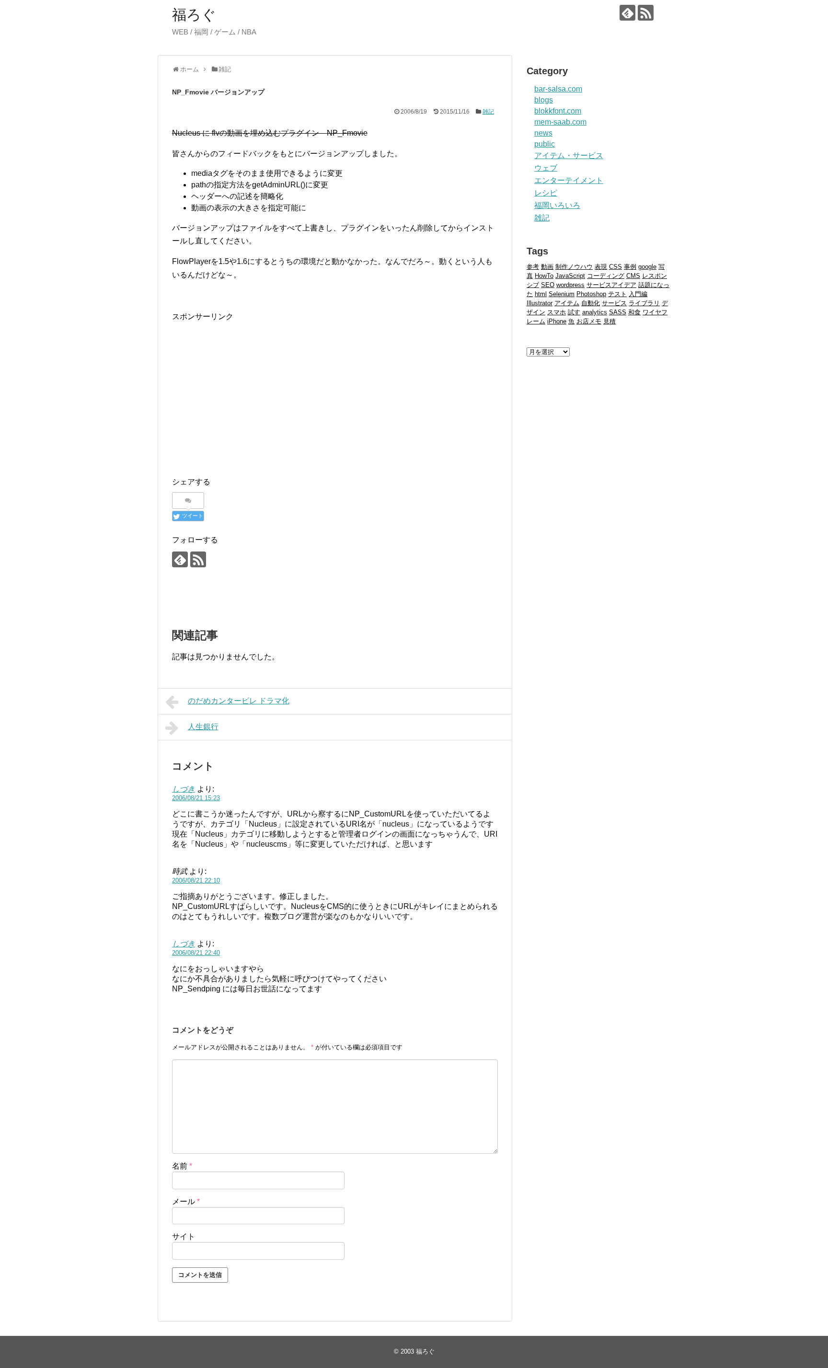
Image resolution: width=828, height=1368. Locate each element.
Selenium (562, 294)
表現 (601, 266)
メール (186, 1201)
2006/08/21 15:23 (196, 798)
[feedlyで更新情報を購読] (627, 13)
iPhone (556, 321)
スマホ (556, 312)
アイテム (566, 303)
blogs (543, 100)
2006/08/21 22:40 (196, 952)
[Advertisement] (252, 390)
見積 (609, 321)
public (544, 144)
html (541, 294)
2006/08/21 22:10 (196, 880)
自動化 (590, 303)
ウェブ (545, 168)
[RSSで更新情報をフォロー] (646, 13)
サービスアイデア (611, 284)
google (647, 266)
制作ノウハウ (574, 266)
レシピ (545, 193)
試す (574, 312)
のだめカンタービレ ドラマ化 (238, 701)
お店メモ (588, 321)
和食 (634, 312)
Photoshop (591, 294)
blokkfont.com (557, 111)
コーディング (605, 275)
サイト (183, 1236)
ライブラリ (644, 303)
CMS (633, 275)
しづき (183, 789)
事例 (630, 266)
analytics (594, 312)
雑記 (488, 111)
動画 (547, 266)
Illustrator (539, 303)
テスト (617, 294)
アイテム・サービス (568, 155)
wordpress (570, 284)
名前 (182, 1166)
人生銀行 (203, 727)
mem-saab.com (560, 122)
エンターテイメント (568, 180)
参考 (533, 266)
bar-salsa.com (558, 89)
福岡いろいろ (557, 205)
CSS (615, 266)
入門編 (638, 294)
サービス (614, 303)
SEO (547, 284)
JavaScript (570, 275)
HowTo (544, 275)
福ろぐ (194, 15)
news (543, 133)
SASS (617, 312)
